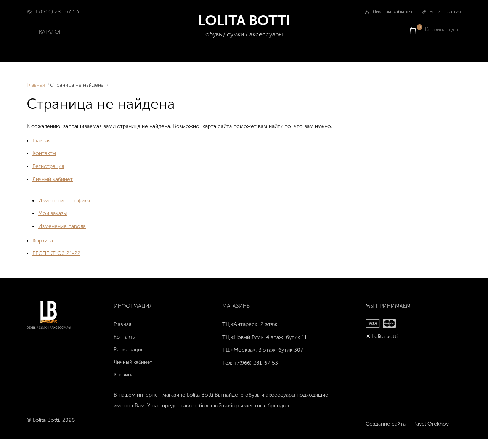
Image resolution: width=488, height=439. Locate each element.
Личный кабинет (392, 11)
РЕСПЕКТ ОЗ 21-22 (56, 253)
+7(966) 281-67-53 (57, 11)
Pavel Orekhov (431, 424)
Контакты (44, 153)
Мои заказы (52, 213)
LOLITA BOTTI (244, 25)
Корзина (42, 240)
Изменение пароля (62, 226)
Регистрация (444, 11)
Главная (36, 85)
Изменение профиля (64, 200)
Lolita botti (385, 336)
